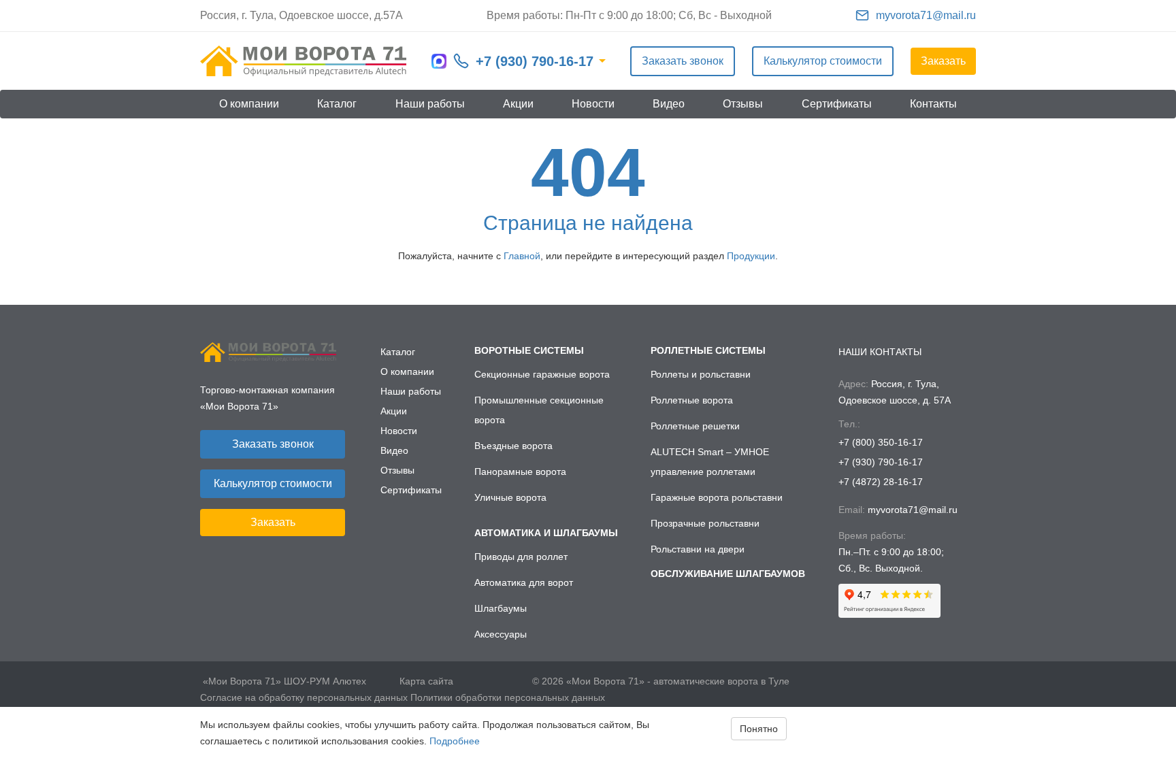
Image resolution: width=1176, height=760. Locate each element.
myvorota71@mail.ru (926, 15)
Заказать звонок (682, 61)
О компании (249, 104)
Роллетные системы (708, 350)
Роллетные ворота (692, 400)
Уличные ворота (510, 497)
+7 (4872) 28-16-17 (880, 481)
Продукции (751, 255)
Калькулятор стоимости (823, 61)
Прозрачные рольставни (705, 523)
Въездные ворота (513, 445)
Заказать (943, 61)
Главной (522, 255)
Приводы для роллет (521, 556)
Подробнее (454, 741)
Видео (669, 104)
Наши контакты (879, 351)
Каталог (337, 104)
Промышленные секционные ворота (539, 410)
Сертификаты (837, 104)
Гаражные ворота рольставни (717, 497)
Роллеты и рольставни (701, 374)
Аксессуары (500, 634)
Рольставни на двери (698, 549)
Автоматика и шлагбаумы (546, 532)
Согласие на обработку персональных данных (304, 697)
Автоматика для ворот (523, 582)
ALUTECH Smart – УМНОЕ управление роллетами (710, 461)
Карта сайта (426, 681)
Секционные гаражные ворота (542, 374)
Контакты (933, 104)
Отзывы (743, 104)
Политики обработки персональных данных (507, 697)
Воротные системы (529, 350)
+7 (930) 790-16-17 (534, 61)
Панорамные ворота (520, 471)
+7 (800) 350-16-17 (880, 442)
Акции (518, 104)
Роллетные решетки (695, 425)
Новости (593, 104)
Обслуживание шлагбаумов (728, 573)
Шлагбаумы (500, 608)
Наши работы (430, 104)
